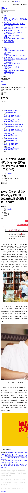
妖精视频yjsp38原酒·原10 (10, 149)
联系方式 (6, 42)
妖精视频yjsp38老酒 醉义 (10, 140)
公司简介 (6, 19)
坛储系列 (18, 27)
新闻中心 (6, 22)
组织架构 (16, 19)
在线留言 (11, 42)
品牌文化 (9, 20)
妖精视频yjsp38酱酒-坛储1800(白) (13, 131)
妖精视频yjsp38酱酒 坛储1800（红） (13, 126)
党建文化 (11, 24)
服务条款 (16, 38)
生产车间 (11, 35)
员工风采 (22, 19)
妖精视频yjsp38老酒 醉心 (10, 135)
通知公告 (22, 24)
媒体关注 (16, 24)
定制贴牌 (14, 32)
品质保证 (6, 38)
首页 (5, 15)
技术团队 (11, 19)
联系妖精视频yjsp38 (9, 40)
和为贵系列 (12, 27)
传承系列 (6, 27)
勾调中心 (16, 35)
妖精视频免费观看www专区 (11, 30)
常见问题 (22, 38)
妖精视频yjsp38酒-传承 (10, 112)
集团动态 (6, 24)
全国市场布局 (7, 32)
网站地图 (17, 1)
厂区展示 (6, 35)
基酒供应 (19, 32)
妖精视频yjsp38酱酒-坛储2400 (12, 121)
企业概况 (6, 17)
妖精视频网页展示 (9, 33)
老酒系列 (23, 27)
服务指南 (6, 37)
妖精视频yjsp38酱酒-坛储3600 (12, 116)
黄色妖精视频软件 (9, 25)
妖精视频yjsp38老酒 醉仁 (10, 145)
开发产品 (10, 29)
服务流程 (11, 38)
